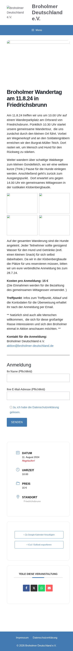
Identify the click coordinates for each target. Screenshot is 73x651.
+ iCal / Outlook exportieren (39, 545)
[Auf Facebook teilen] (26, 588)
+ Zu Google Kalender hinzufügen (39, 535)
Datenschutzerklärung (45, 637)
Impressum (22, 637)
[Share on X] (34, 588)
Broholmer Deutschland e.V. (47, 12)
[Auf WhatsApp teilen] (41, 588)
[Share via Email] (49, 588)
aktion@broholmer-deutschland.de (30, 345)
